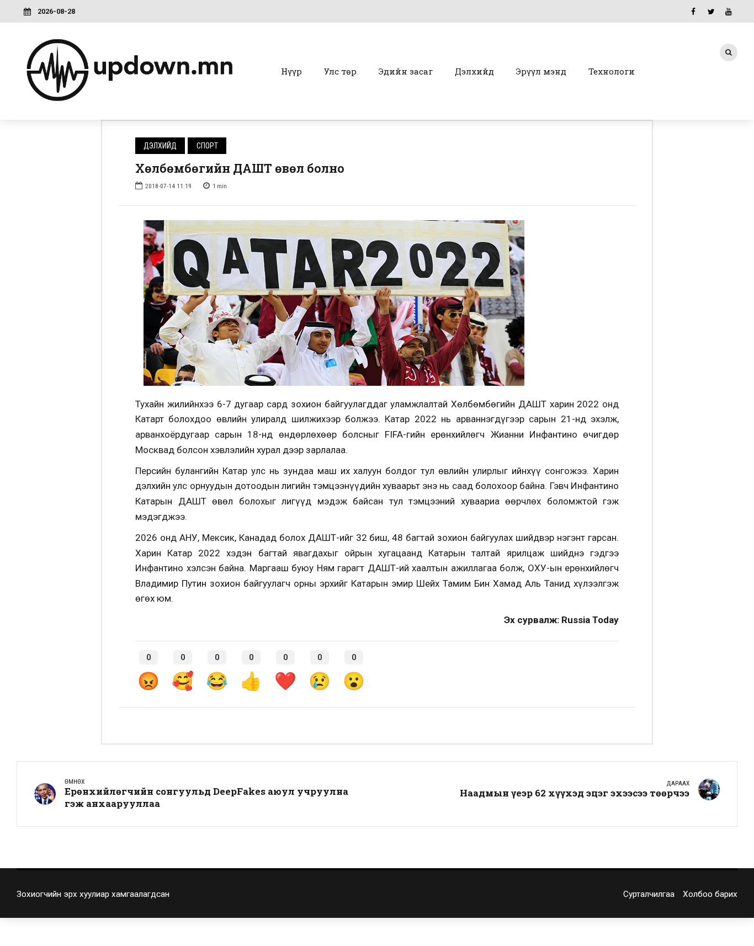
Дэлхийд (474, 71)
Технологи (611, 71)
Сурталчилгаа (649, 894)
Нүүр (291, 71)
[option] (377, 303)
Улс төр (340, 71)
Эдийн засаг (406, 71)
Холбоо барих (710, 894)
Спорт (207, 145)
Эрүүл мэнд (541, 71)
